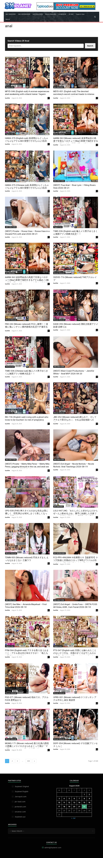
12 (69, 802)
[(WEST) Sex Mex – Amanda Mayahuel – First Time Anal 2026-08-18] (27, 585)
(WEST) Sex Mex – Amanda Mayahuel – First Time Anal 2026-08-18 (26, 605)
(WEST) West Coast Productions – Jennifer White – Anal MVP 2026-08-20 (73, 372)
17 (59, 807)
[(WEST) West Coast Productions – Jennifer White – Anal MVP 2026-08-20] (75, 352)
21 (79, 807)
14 (79, 802)
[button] (95, 16)
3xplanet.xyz (20, 817)
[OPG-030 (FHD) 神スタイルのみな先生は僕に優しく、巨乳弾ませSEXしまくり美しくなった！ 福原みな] (27, 492)
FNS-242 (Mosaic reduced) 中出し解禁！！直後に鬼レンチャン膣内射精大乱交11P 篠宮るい (26, 327)
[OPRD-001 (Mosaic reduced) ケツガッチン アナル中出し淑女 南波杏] (75, 678)
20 (74, 807)
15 (84, 802)
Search (90, 46)
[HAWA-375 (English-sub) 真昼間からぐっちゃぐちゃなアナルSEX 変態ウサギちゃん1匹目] (27, 119)
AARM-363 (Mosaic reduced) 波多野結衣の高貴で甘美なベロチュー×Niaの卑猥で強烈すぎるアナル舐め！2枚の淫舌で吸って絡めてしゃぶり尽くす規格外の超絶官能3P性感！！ (75, 142)
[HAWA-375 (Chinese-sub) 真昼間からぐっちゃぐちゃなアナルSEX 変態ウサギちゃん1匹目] (27, 166)
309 (28, 761)
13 (74, 802)
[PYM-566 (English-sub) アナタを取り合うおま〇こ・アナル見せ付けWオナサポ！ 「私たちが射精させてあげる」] (27, 631)
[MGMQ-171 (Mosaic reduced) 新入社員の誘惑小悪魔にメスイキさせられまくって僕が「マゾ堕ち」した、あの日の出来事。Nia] (27, 724)
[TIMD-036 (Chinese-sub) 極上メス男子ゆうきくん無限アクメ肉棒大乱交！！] (27, 352)
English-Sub (10, 87)
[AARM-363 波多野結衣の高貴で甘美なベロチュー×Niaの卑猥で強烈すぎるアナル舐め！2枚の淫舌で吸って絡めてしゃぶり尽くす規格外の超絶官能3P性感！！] (27, 258)
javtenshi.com (20, 807)
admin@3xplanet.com (52, 848)
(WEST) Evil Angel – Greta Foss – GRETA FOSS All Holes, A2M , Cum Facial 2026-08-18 (75, 605)
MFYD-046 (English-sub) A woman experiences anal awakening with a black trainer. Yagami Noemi (27, 94)
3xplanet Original (22, 786)
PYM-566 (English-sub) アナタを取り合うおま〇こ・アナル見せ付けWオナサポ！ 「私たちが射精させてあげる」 (27, 653)
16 (89, 802)
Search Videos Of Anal (18, 40)
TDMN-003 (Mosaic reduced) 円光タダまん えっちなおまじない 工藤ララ (26, 558)
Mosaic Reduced (59, 134)
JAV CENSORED (58, 87)
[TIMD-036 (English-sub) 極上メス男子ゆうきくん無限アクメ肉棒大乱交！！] (75, 212)
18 (64, 807)
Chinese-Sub (10, 181)
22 (84, 807)
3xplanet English (21, 791)
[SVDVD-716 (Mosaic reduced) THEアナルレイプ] (75, 258)
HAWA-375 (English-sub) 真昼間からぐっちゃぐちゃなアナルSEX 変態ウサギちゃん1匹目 (26, 139)
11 (64, 802)
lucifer (7, 98)
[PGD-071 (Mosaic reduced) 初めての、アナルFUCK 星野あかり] (27, 678)
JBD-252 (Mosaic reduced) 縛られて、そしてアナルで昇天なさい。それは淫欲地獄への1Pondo (74, 420)
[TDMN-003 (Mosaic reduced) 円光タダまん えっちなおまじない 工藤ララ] (27, 538)
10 (59, 802)
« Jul (73, 818)
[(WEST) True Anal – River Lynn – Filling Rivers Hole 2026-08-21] (75, 166)
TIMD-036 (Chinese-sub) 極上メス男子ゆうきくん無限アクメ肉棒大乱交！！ (26, 372)
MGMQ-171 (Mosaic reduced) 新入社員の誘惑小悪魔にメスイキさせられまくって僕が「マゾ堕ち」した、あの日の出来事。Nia (27, 746)
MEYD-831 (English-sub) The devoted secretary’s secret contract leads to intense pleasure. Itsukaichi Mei (73, 94)
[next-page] (34, 761)
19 (69, 807)
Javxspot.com (20, 796)
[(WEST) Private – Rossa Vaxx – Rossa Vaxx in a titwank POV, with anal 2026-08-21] (27, 212)
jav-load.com (20, 801)
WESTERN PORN (59, 181)
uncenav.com (20, 812)
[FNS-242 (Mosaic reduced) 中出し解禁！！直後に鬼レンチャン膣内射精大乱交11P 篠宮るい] (27, 305)
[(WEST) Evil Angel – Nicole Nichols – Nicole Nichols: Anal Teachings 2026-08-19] (75, 445)
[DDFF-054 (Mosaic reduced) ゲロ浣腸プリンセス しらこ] (75, 724)
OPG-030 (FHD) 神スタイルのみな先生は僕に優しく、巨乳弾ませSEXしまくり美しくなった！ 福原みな (26, 513)
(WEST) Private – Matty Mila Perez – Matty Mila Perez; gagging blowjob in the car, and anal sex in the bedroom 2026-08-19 (27, 467)
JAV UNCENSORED (59, 553)
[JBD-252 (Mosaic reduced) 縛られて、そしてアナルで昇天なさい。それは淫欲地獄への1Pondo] (75, 398)
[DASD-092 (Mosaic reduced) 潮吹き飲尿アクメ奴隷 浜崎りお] (75, 305)
